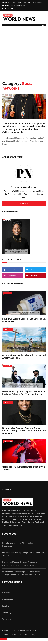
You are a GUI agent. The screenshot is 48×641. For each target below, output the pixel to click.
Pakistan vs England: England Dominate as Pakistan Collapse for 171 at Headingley (23, 392)
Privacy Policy (16, 2)
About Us (5, 634)
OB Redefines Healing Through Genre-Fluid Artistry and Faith (23, 554)
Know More (24, 203)
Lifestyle (8, 329)
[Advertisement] (24, 54)
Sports (7, 365)
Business (6, 593)
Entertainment (8, 599)
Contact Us (6, 2)
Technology (7, 613)
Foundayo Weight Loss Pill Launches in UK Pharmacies (20, 544)
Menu (4, 25)
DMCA (24, 2)
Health (7, 293)
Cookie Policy (37, 2)
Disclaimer (5, 5)
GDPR (30, 2)
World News (7, 619)
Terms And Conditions (18, 5)
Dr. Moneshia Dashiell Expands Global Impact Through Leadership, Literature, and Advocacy (24, 430)
